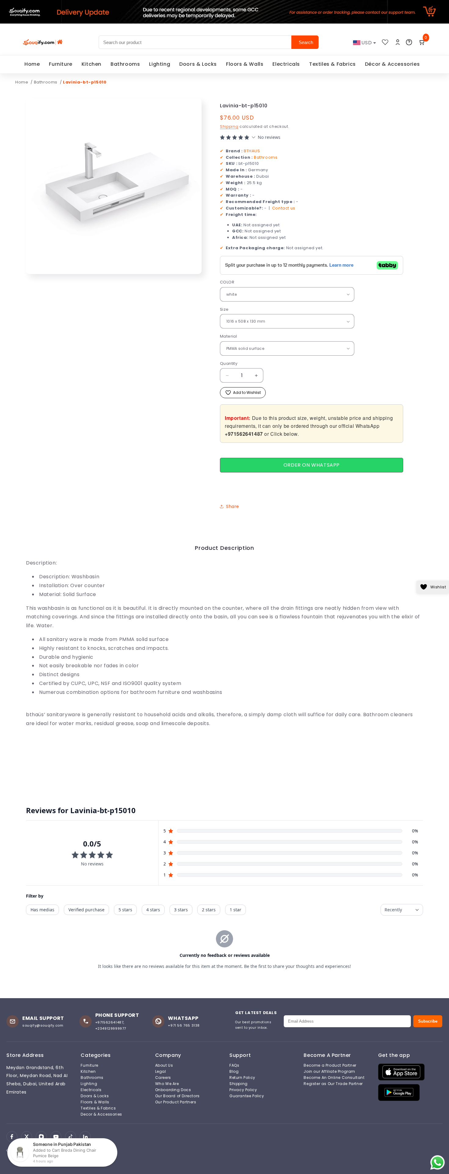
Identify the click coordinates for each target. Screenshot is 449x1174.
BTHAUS (252, 151)
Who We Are (167, 1084)
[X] (26, 1136)
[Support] (409, 42)
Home (32, 64)
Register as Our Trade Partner (333, 1084)
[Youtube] (55, 1136)
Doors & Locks (198, 64)
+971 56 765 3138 (184, 1025)
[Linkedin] (85, 1136)
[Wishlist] (385, 42)
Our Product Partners (175, 1102)
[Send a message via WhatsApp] (437, 1162)
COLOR (227, 282)
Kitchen (91, 64)
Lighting (159, 64)
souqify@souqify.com (42, 1025)
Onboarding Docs (173, 1090)
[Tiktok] (70, 1136)
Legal (160, 1071)
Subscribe (427, 1021)
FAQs (234, 1065)
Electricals (286, 64)
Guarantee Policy (246, 1096)
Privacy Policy (243, 1090)
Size (224, 309)
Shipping (229, 126)
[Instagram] (41, 1136)
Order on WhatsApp (311, 464)
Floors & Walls (244, 64)
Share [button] (232, 506)
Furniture (60, 64)
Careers (163, 1078)
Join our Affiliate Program (329, 1071)
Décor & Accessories (392, 64)
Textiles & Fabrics (332, 64)
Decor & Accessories (101, 1114)
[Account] (397, 42)
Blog (234, 1071)
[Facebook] (11, 1136)
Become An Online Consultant (334, 1078)
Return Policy (242, 1078)
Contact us (283, 208)
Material (228, 336)
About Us (164, 1065)
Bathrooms (125, 64)
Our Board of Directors (177, 1096)
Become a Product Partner (330, 1065)
